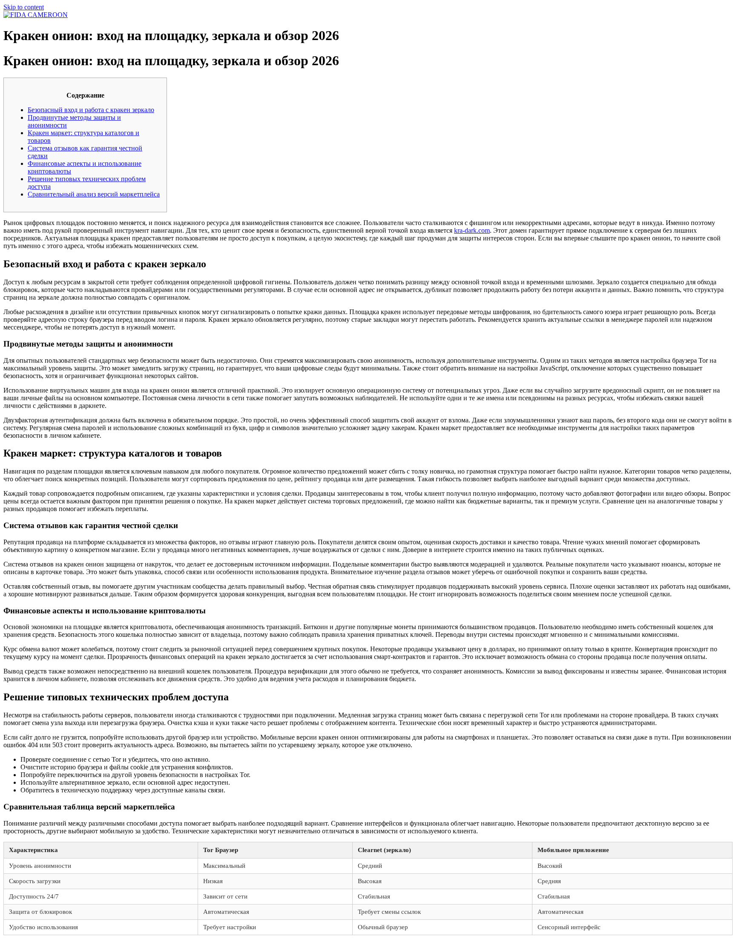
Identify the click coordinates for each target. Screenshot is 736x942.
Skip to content (23, 7)
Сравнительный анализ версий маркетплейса (94, 194)
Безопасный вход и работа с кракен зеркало (91, 109)
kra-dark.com (472, 230)
